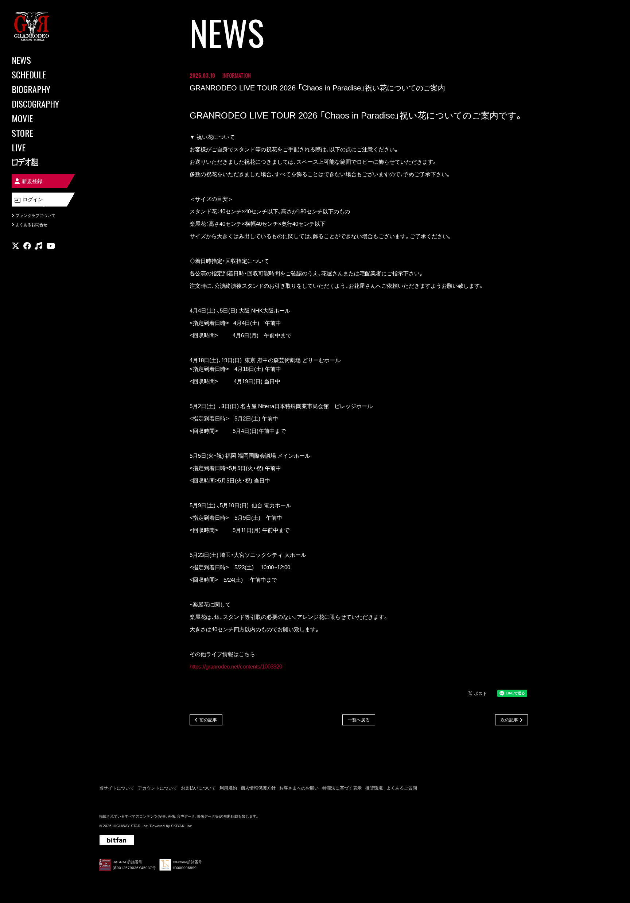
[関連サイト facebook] (27, 246)
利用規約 (228, 788)
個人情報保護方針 (258, 788)
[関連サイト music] (38, 246)
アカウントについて (157, 788)
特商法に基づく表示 (342, 788)
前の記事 (208, 719)
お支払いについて (198, 788)
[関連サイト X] (15, 246)
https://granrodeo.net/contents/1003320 (236, 666)
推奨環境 (374, 788)
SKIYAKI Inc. (182, 826)
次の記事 (509, 719)
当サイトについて (116, 788)
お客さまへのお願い (299, 788)
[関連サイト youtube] (50, 246)
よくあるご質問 (401, 788)
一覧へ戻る (359, 719)
